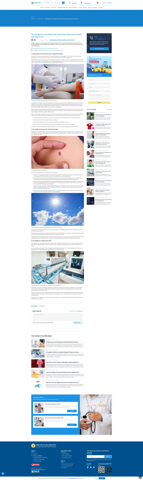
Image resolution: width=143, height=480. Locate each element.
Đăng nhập (109, 2)
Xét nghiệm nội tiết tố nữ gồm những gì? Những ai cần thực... (63, 352)
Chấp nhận (102, 478)
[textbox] (99, 91)
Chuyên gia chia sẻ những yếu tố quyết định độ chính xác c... (62, 342)
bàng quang (39, 190)
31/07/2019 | (45, 48)
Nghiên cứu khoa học (73, 7)
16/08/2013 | (48, 50)
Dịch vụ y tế (53, 7)
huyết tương (54, 190)
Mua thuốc (101, 7)
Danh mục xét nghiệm (92, 7)
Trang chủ (33, 18)
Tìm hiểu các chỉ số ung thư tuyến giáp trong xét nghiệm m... (62, 362)
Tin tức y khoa (40, 18)
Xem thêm (109, 109)
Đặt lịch (72, 411)
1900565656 (35, 453)
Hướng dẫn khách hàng (62, 7)
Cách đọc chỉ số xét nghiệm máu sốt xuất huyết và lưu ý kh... (62, 382)
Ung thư (68, 56)
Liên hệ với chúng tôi (99, 48)
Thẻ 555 (84, 7)
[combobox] (99, 91)
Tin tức (80, 7)
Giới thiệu (47, 7)
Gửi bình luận (77, 322)
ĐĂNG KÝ (108, 456)
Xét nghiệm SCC (34, 100)
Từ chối (96, 478)
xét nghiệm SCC (41, 306)
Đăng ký (104, 2)
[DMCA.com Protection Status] (35, 472)
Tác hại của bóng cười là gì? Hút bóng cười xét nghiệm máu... (63, 372)
